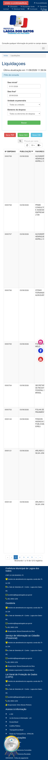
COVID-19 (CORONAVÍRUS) (16, 3)
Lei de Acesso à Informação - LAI (20, 718)
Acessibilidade (41, 3)
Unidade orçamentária (17, 100)
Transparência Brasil (16, 730)
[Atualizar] (27, 145)
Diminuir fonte (19, 9)
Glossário (13, 6)
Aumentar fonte (28, 6)
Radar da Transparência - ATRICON (21, 734)
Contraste (33, 9)
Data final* (12, 91)
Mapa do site (44, 9)
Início (6, 55)
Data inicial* (12, 82)
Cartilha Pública (14, 726)
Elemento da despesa (17, 109)
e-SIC (11, 714)
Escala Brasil (13, 722)
